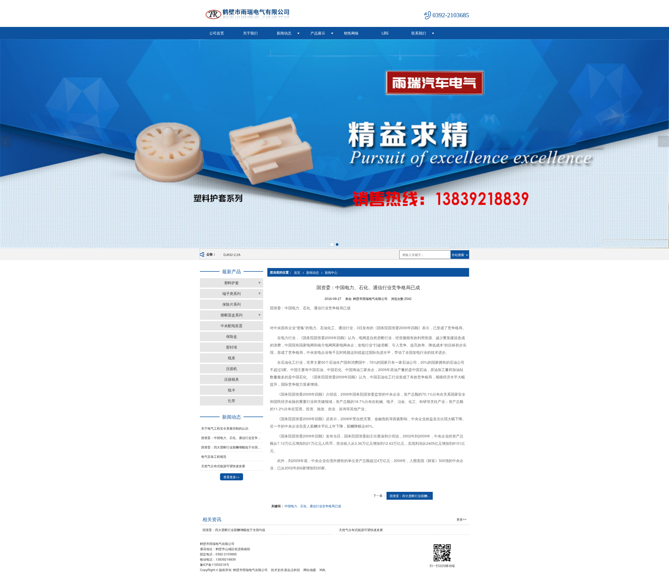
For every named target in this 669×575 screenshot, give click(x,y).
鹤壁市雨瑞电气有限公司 (250, 569)
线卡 (231, 389)
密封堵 (231, 347)
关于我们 (250, 33)
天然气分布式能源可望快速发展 (223, 466)
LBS (385, 33)
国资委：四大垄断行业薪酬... (410, 495)
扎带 (231, 400)
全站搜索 (458, 254)
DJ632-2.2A (231, 254)
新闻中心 (331, 272)
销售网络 (351, 33)
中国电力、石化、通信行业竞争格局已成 (313, 506)
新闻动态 (284, 33)
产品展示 (317, 33)
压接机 (231, 368)
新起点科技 (292, 569)
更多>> (461, 519)
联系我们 (418, 33)
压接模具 (231, 379)
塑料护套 (231, 282)
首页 (297, 272)
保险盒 (231, 336)
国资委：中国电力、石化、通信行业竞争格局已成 (232, 437)
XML (322, 569)
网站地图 (309, 569)
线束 (231, 357)
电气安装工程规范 (213, 456)
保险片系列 (231, 304)
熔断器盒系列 (232, 314)
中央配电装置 (232, 325)
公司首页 (216, 33)
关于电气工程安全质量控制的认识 (224, 428)
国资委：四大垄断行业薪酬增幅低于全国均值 (232, 447)
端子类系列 (231, 293)
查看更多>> (231, 477)
